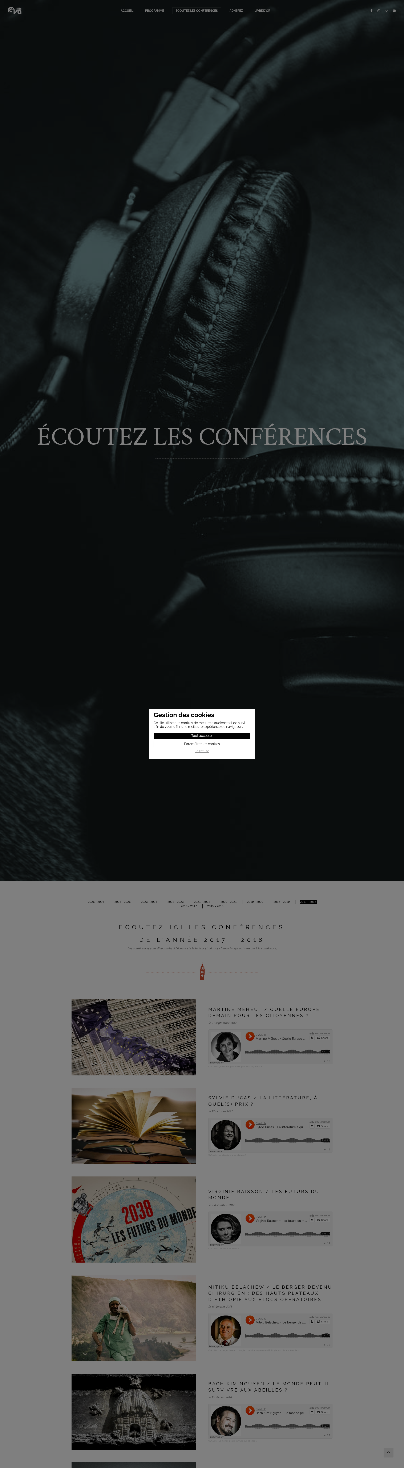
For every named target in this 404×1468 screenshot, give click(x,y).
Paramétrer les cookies (202, 744)
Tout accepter (202, 736)
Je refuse (202, 751)
